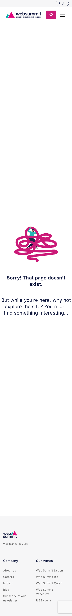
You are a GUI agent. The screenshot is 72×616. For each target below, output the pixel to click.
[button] (62, 15)
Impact (8, 583)
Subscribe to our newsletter (14, 598)
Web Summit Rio (47, 576)
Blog (6, 589)
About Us (9, 570)
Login (62, 3)
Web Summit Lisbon (49, 570)
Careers (8, 576)
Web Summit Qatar (49, 583)
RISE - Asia (43, 600)
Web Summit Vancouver (44, 592)
